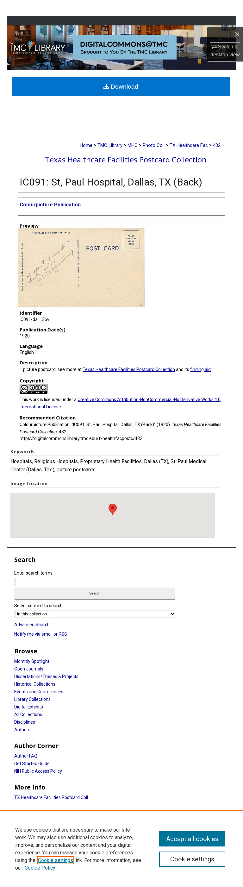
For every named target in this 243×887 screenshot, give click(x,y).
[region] (121, 848)
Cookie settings (55, 860)
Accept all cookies (192, 839)
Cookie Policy (40, 868)
